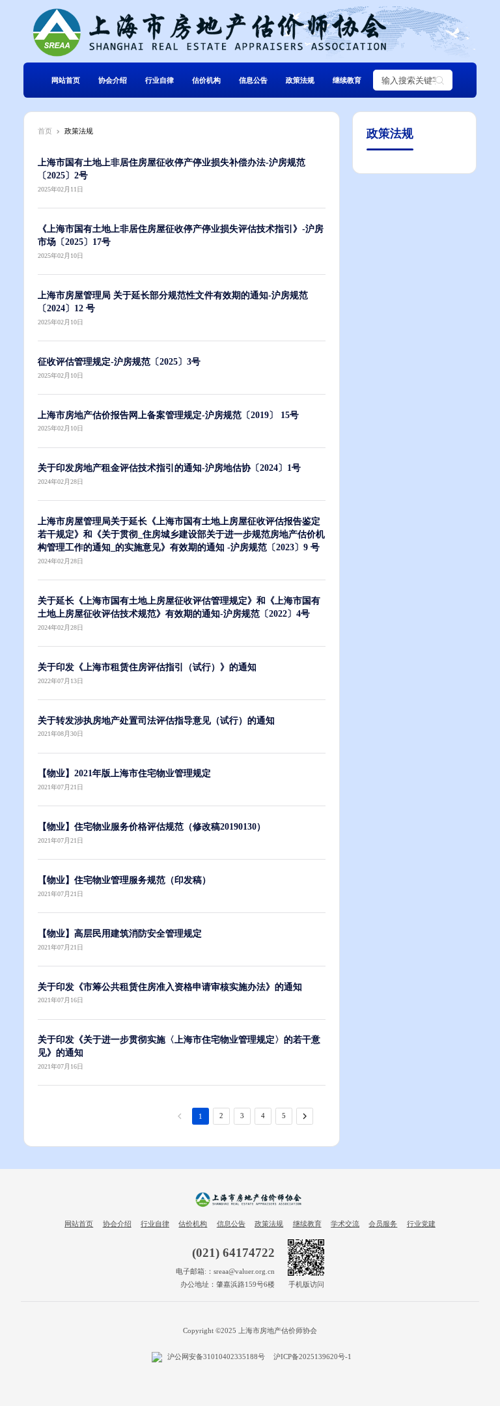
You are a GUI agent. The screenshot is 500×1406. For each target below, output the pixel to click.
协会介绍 (112, 80)
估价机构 (206, 80)
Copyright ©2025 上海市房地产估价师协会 (250, 1330)
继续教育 (347, 80)
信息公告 (253, 80)
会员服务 (382, 1224)
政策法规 (300, 80)
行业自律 (159, 80)
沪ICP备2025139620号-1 (312, 1356)
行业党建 (421, 1224)
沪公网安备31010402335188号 (215, 1356)
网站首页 (65, 80)
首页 (45, 131)
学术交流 (345, 1224)
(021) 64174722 (233, 1252)
